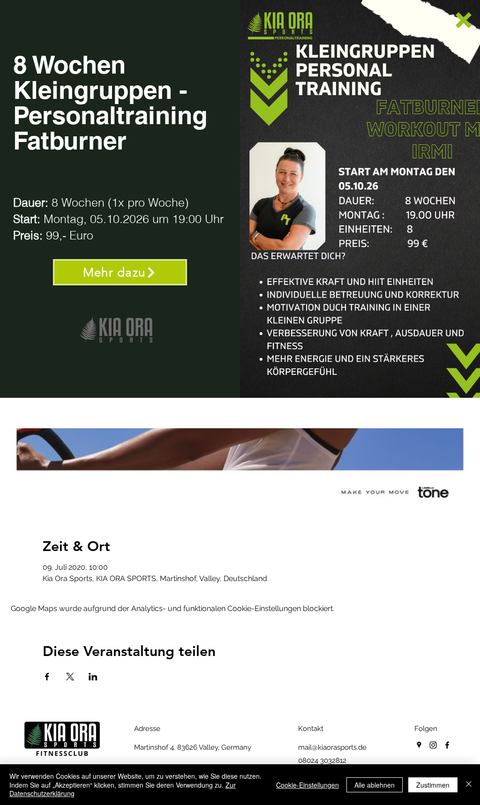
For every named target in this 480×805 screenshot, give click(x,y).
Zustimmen (433, 785)
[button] (464, 20)
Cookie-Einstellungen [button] (307, 785)
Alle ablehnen (374, 785)
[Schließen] (468, 785)
